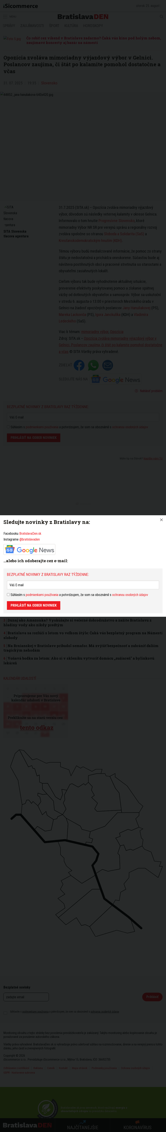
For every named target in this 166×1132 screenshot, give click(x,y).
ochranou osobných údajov (130, 595)
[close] (161, 519)
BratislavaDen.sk (30, 533)
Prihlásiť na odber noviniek (34, 605)
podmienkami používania (42, 595)
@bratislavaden (29, 539)
